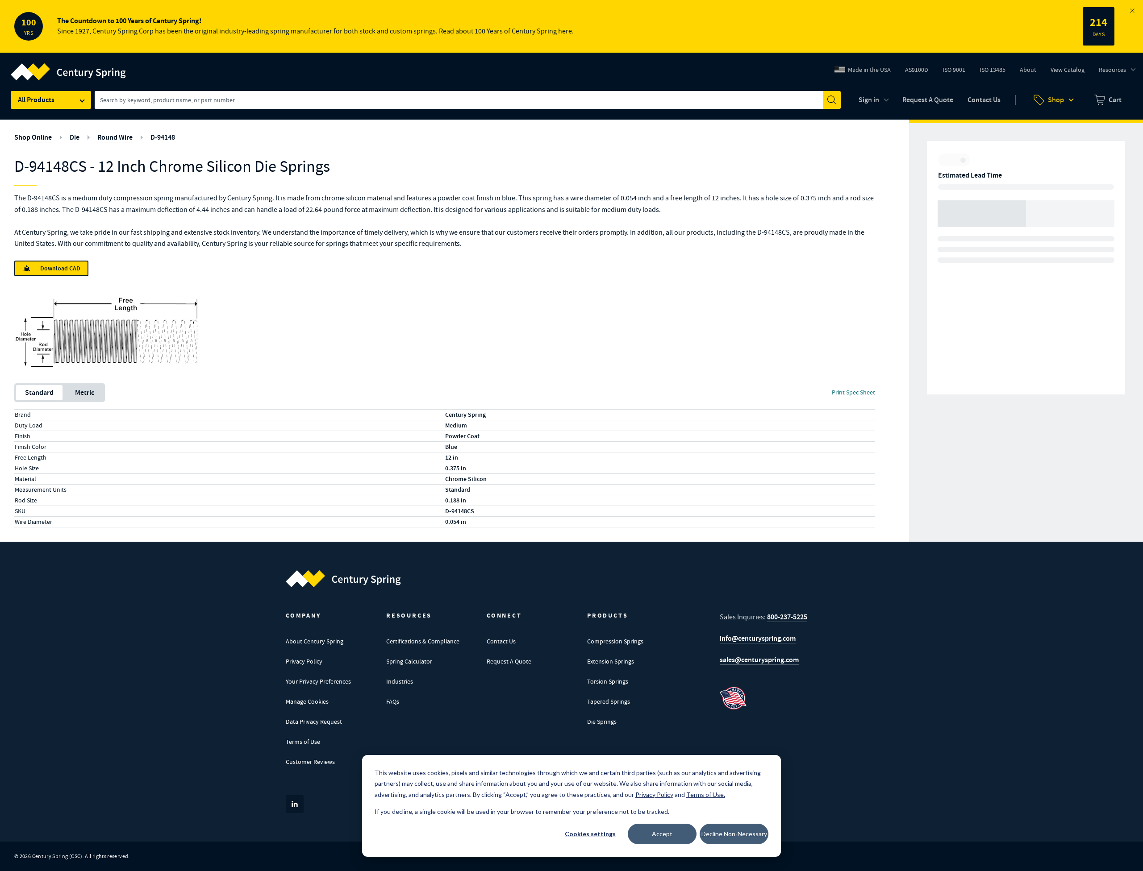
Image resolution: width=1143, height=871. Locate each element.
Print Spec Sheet (853, 392)
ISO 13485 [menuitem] (992, 70)
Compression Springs (615, 641)
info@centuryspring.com (758, 638)
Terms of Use (303, 742)
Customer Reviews (310, 762)
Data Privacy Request (314, 722)
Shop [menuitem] (1056, 99)
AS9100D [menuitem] (920, 72)
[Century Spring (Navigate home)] (343, 578)
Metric (84, 392)
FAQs (392, 701)
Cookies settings (590, 834)
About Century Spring (314, 641)
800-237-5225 (787, 617)
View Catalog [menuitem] (1068, 70)
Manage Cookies (307, 701)
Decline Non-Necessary (734, 834)
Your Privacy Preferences (318, 681)
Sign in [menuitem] (869, 99)
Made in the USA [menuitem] (869, 70)
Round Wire (115, 137)
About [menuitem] (1028, 70)
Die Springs (602, 722)
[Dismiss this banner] (1132, 11)
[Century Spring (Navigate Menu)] (68, 66)
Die (74, 137)
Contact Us (501, 641)
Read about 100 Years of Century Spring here (505, 31)
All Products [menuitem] (36, 99)
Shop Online (33, 137)
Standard (39, 392)
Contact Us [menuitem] (984, 99)
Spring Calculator (409, 661)
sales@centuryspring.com (759, 659)
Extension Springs (610, 661)
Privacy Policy (304, 661)
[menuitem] (1108, 100)
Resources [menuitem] (1112, 70)
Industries (399, 681)
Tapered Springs (608, 701)
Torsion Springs (607, 681)
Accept (662, 834)
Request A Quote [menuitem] (927, 99)
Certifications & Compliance (422, 641)
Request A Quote (509, 661)
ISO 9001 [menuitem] (957, 72)
